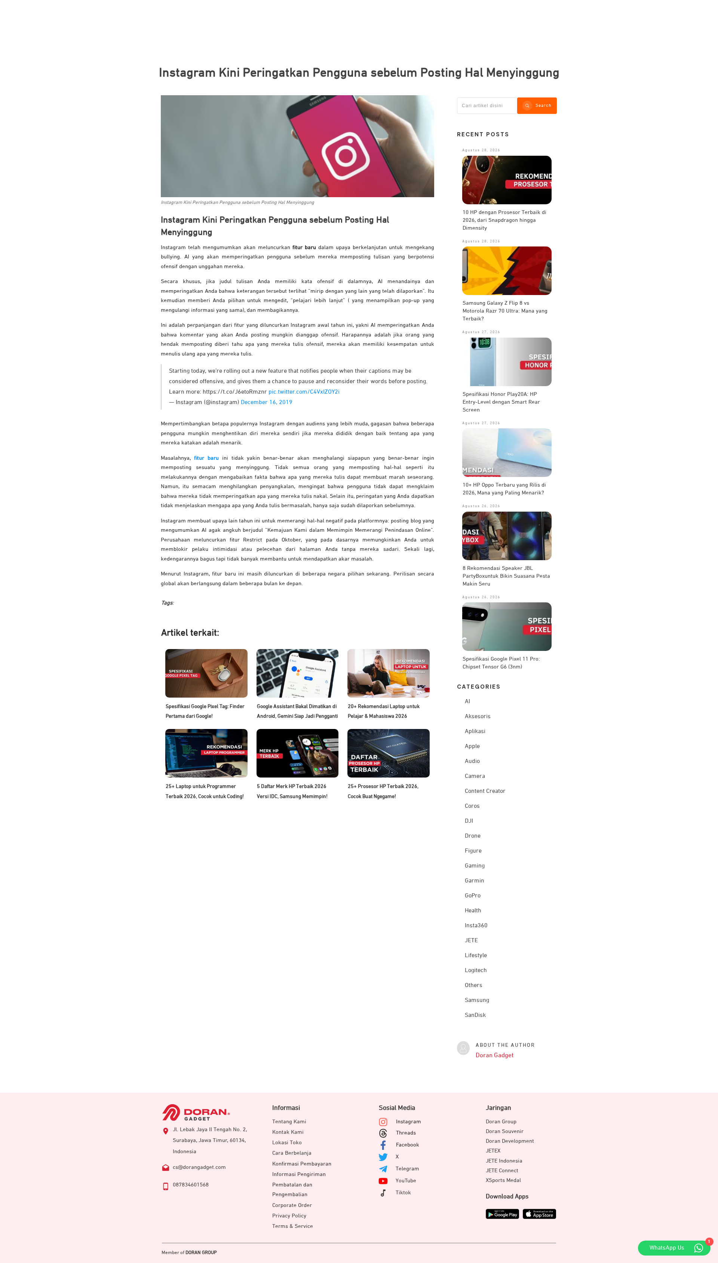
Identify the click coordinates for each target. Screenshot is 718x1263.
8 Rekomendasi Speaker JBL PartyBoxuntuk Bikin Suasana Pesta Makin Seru (506, 576)
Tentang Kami (289, 1121)
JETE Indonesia (504, 1161)
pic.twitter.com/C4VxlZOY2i (304, 392)
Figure (473, 851)
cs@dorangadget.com (199, 1167)
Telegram (407, 1169)
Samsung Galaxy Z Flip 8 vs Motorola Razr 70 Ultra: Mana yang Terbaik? (505, 311)
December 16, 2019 (266, 403)
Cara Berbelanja (292, 1153)
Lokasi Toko (287, 1142)
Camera (475, 776)
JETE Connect (502, 1170)
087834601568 (191, 1185)
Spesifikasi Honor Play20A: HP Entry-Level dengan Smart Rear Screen (501, 402)
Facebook (407, 1145)
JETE (471, 941)
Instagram (408, 1121)
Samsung (477, 1000)
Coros (472, 806)
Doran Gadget (494, 1055)
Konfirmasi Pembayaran (301, 1164)
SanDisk (475, 1015)
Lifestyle (476, 956)
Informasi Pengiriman (299, 1174)
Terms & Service (292, 1226)
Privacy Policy (289, 1216)
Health (473, 911)
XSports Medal (503, 1180)
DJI (469, 821)
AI (467, 702)
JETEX (493, 1151)
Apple (472, 747)
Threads (406, 1133)
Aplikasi (475, 732)
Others (473, 986)
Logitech (476, 971)
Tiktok (403, 1192)
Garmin (474, 881)
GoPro (473, 896)
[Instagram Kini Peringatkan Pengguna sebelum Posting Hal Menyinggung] (297, 146)
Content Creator (485, 791)
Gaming (475, 866)
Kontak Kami (288, 1132)
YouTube (406, 1180)
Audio (472, 761)
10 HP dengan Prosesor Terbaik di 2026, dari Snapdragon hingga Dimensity (504, 220)
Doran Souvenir (505, 1131)
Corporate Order (292, 1205)
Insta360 (476, 926)
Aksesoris (478, 717)
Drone (473, 836)
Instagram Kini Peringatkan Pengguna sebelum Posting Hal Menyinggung (359, 72)
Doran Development (510, 1141)
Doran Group (501, 1121)
